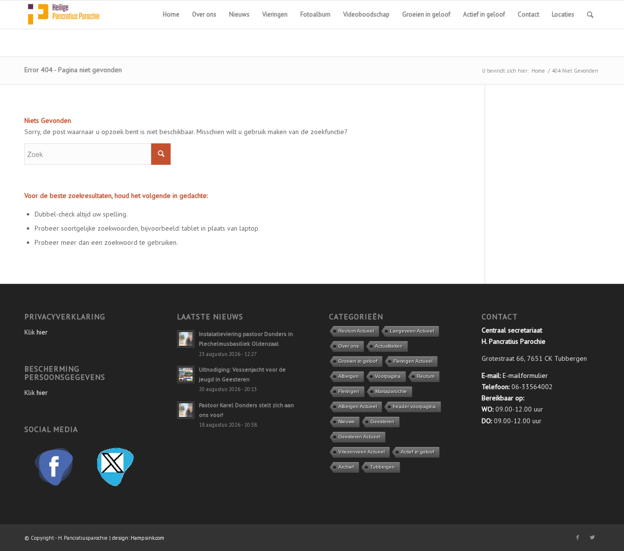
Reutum (425, 376)
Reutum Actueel (356, 331)
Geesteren (382, 421)
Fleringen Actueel (412, 361)
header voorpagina (414, 406)
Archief (346, 467)
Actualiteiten (389, 346)
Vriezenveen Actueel (361, 451)
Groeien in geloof (357, 361)
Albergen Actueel (357, 406)
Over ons (348, 346)
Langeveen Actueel (412, 331)
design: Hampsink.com (138, 537)
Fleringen (348, 391)
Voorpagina (388, 376)
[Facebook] (577, 537)
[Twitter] (592, 537)
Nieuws (346, 421)
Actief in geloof (417, 451)
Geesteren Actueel (359, 436)
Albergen (348, 376)
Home (538, 70)
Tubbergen (382, 467)
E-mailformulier (525, 375)
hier (42, 332)
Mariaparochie (391, 391)
